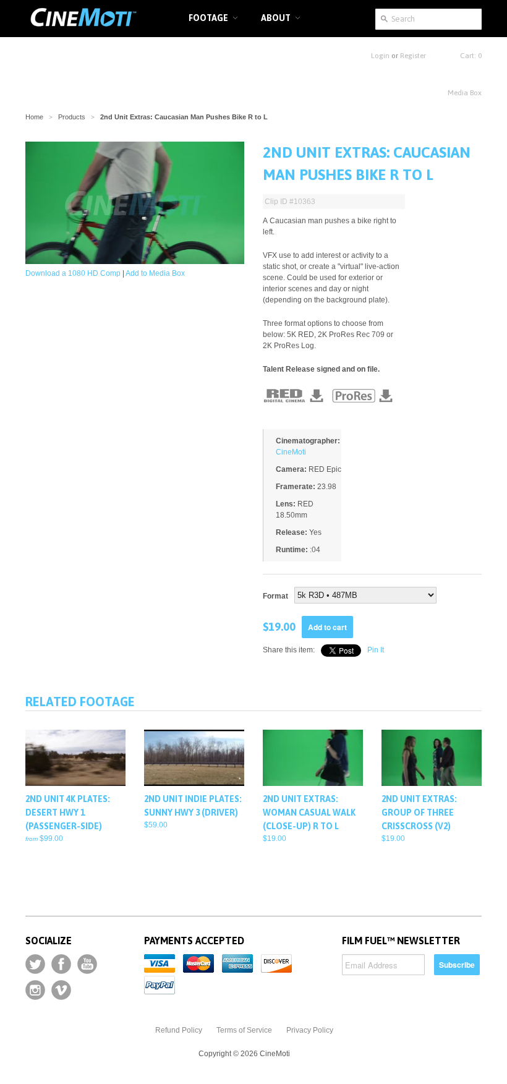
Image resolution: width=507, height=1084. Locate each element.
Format (275, 596)
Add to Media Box (155, 273)
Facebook (61, 964)
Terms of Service (244, 1030)
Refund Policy (178, 1030)
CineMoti (291, 452)
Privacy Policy (309, 1030)
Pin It (375, 650)
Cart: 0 (471, 55)
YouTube (87, 964)
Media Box (465, 92)
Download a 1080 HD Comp (73, 273)
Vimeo (61, 990)
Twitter (35, 964)
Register (413, 55)
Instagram (35, 990)
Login (380, 55)
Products (71, 117)
